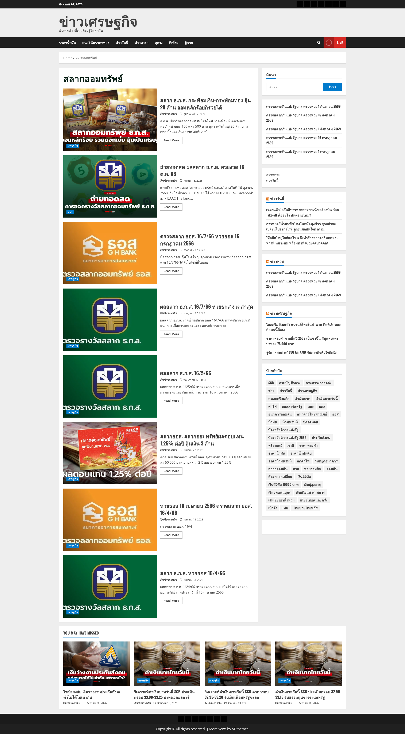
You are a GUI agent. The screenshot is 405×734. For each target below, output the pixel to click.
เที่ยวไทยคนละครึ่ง (314, 499)
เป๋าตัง (272, 507)
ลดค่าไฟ (303, 460)
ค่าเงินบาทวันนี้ (327, 398)
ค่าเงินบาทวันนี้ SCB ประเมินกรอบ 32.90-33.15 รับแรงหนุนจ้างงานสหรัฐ (308, 694)
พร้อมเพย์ (275, 445)
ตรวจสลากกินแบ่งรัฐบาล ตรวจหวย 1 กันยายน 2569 (303, 106)
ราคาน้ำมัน (67, 42)
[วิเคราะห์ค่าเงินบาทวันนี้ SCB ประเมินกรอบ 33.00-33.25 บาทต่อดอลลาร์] (167, 663)
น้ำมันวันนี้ (290, 421)
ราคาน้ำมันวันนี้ (280, 460)
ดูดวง (159, 42)
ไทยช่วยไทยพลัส (305, 507)
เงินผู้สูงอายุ (312, 484)
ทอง (311, 406)
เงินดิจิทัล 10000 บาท (283, 484)
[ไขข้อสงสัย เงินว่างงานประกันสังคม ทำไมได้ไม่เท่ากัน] (96, 663)
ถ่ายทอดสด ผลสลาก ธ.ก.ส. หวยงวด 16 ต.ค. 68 (110, 186)
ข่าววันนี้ (122, 42)
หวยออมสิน (312, 468)
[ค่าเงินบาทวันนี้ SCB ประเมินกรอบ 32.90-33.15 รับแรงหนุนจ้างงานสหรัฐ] (308, 663)
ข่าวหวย (277, 261)
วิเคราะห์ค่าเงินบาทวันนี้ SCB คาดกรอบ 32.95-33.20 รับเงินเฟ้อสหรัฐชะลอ (237, 694)
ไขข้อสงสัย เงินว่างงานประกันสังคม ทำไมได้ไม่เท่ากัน (92, 694)
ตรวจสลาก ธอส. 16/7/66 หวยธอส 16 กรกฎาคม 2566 (110, 253)
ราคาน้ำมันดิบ (301, 453)
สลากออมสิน (278, 468)
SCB (271, 382)
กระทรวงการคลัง (319, 382)
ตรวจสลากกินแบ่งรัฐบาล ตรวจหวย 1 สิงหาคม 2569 (303, 128)
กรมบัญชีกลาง (290, 382)
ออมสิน (332, 468)
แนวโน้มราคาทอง (95, 42)
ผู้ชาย (189, 42)
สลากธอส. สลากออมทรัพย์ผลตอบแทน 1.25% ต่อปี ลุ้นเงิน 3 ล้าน (110, 453)
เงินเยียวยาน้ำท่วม (281, 499)
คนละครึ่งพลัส (278, 398)
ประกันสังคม (321, 437)
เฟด (285, 507)
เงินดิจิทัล (304, 476)
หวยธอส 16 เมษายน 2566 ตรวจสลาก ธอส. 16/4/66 (110, 520)
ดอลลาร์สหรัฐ (292, 406)
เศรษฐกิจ (73, 145)
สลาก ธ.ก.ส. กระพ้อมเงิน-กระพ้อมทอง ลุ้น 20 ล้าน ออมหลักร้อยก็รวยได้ (110, 120)
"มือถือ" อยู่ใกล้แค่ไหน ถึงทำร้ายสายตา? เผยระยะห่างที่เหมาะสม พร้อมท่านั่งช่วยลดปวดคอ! (302, 240)
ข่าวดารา (141, 42)
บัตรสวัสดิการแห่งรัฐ (283, 429)
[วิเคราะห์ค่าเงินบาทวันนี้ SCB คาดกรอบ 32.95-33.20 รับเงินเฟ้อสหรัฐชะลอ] (238, 663)
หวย (296, 468)
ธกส (322, 406)
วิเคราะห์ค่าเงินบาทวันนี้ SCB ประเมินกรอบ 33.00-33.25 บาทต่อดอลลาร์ (164, 694)
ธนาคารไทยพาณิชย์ (312, 414)
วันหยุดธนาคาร (326, 460)
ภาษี (291, 445)
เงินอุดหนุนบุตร (279, 492)
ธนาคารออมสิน (280, 414)
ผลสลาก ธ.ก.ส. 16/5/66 (110, 386)
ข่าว (70, 212)
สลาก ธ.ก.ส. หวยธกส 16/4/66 (110, 586)
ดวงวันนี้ (272, 180)
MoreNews (217, 729)
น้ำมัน (272, 421)
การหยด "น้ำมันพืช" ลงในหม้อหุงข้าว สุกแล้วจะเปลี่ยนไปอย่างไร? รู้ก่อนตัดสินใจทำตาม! (301, 226)
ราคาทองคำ (308, 445)
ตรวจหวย (273, 175)
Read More (172, 141)
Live (340, 42)
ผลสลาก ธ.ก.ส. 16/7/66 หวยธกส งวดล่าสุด (110, 320)
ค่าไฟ (272, 406)
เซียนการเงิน (170, 114)
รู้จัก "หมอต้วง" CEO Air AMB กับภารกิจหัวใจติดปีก (301, 352)
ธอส (335, 414)
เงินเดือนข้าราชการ (310, 492)
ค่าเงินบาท (302, 398)
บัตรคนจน (310, 421)
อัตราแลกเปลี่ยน (280, 476)
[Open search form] (318, 42)
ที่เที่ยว (173, 42)
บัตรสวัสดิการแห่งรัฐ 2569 (287, 437)
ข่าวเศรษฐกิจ (98, 20)
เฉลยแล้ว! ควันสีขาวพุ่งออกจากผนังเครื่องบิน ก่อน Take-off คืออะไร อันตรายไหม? (302, 212)
